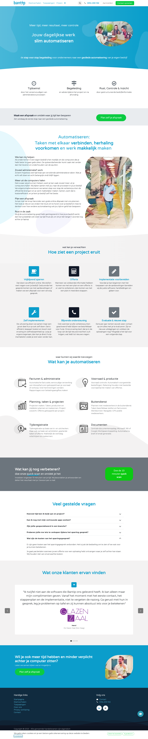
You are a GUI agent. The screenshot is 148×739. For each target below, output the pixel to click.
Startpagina (19, 699)
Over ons (18, 707)
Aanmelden (108, 3)
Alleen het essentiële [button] (114, 733)
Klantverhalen (20, 702)
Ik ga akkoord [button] (128, 733)
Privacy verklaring (21, 710)
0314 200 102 (105, 702)
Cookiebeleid (18, 736)
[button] (80, 3)
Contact (17, 712)
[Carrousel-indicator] (71, 641)
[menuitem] (35, 3)
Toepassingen (20, 705)
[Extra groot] (105, 708)
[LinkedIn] (99, 708)
